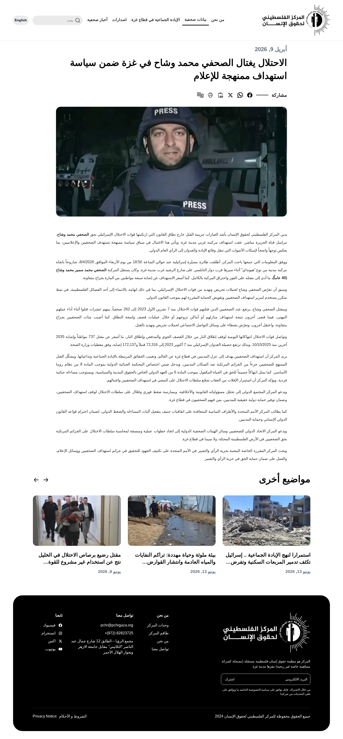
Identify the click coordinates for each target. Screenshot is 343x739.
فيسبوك (55, 625)
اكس (55, 641)
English (21, 20)
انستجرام (55, 633)
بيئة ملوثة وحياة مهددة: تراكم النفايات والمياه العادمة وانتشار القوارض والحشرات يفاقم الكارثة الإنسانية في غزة (175, 558)
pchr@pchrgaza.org (117, 625)
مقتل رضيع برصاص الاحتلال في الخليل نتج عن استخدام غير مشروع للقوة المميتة (79, 558)
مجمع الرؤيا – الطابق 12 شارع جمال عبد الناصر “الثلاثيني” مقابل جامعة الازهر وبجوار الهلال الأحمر (102, 646)
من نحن (217, 20)
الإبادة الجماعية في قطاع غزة (155, 20)
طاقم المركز (159, 633)
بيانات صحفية (195, 19)
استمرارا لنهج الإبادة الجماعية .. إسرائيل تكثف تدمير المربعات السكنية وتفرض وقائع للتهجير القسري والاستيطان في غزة (268, 558)
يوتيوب (55, 649)
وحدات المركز (158, 625)
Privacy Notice (45, 716)
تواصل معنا (160, 649)
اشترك (229, 679)
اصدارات (119, 20)
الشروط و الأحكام (73, 716)
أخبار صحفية (97, 20)
